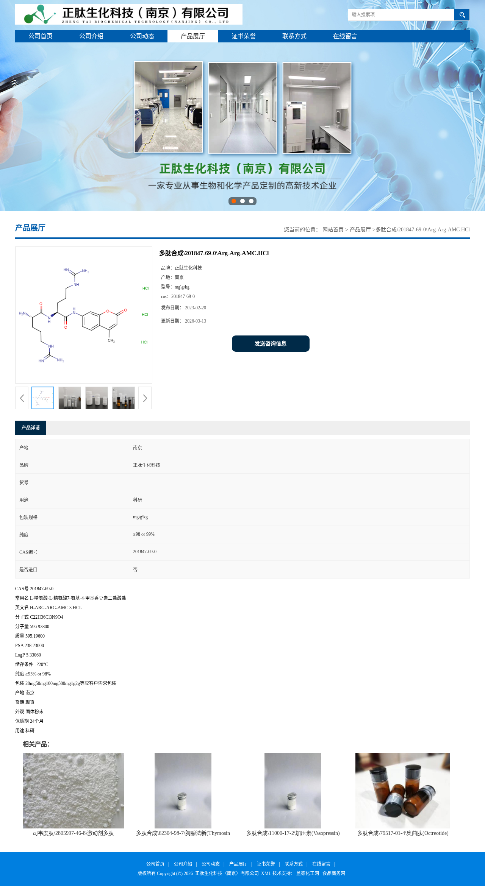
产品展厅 (193, 36)
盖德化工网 (307, 873)
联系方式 (294, 36)
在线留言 (345, 36)
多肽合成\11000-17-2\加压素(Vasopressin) (293, 833)
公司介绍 (91, 36)
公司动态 (142, 36)
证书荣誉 (244, 36)
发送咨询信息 (270, 343)
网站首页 (333, 229)
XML (266, 873)
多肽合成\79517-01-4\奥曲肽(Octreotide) (403, 833)
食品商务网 (333, 873)
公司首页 (40, 36)
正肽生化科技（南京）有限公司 (227, 873)
